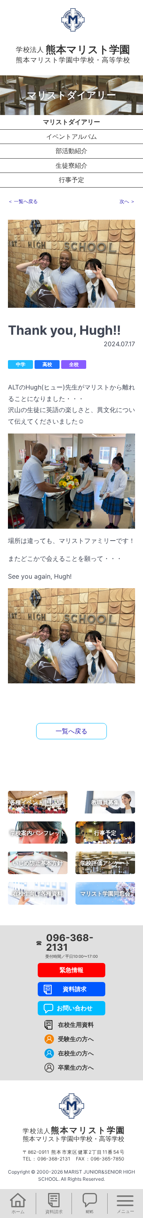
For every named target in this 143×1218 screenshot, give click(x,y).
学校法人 (73, 1134)
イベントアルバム (71, 136)
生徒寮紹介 (71, 165)
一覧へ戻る (71, 731)
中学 (20, 364)
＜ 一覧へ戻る (23, 201)
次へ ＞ (127, 201)
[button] (18, 1203)
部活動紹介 (71, 151)
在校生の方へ (76, 1053)
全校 (74, 364)
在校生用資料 (76, 1024)
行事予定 (71, 180)
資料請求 (72, 989)
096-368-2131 (69, 942)
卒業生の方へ (76, 1067)
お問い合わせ (72, 1008)
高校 (47, 364)
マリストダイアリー (71, 122)
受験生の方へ (76, 1039)
